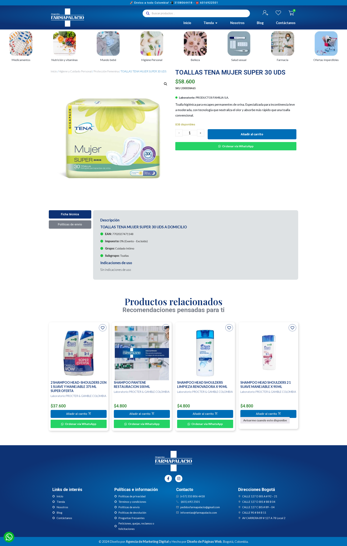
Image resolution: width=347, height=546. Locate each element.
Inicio (54, 71)
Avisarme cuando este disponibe (265, 420)
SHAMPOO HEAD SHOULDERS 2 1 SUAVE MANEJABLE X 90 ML (265, 384)
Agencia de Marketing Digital (147, 541)
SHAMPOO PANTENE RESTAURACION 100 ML (132, 384)
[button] (165, 84)
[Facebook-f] (168, 478)
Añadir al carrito (252, 134)
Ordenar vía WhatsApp (238, 146)
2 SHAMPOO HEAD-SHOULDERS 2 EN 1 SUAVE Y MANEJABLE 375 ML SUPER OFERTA (78, 386)
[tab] (70, 214)
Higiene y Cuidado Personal (75, 71)
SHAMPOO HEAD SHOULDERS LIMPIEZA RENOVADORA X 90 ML (202, 384)
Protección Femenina (106, 71)
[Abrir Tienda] (216, 22)
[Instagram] (178, 478)
